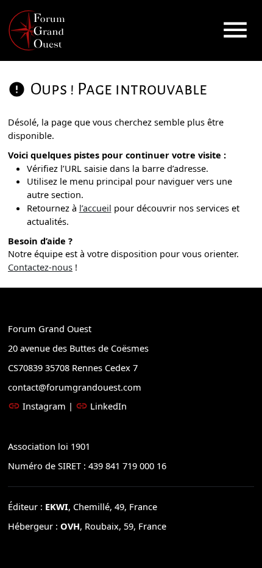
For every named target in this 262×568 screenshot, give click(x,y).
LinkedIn (108, 406)
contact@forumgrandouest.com (74, 387)
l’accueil (95, 208)
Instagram (44, 406)
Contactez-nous (40, 267)
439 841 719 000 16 (126, 466)
